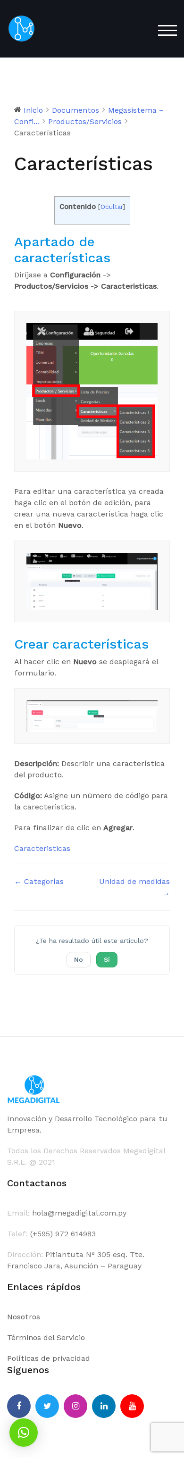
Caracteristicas (42, 848)
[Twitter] (47, 1406)
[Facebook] (19, 1406)
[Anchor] (117, 258)
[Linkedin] (104, 1406)
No (78, 959)
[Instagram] (75, 1406)
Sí (107, 959)
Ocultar (111, 206)
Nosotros (23, 1316)
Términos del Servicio (46, 1337)
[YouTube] (132, 1406)
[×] (23, 1432)
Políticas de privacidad (48, 1358)
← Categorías (39, 881)
